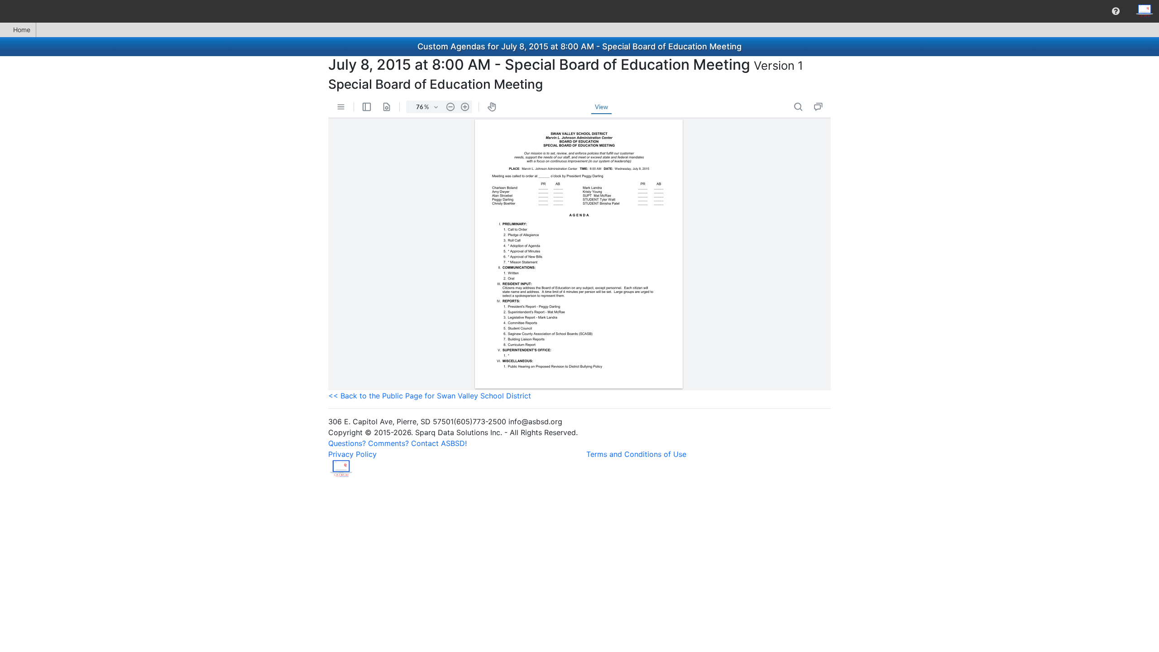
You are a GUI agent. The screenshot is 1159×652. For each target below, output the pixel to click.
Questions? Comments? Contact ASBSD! (397, 443)
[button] (1116, 11)
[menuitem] (1115, 11)
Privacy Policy (352, 454)
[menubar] (579, 11)
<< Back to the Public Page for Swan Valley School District (429, 395)
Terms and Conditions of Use (636, 454)
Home (21, 30)
